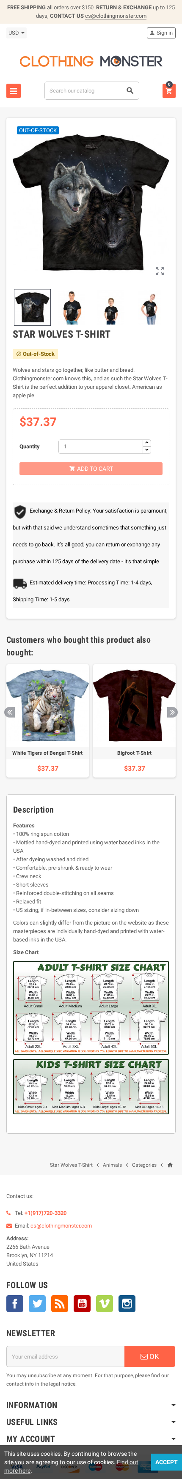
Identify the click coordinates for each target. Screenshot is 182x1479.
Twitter (37, 1303)
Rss (59, 1303)
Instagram (127, 1303)
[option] (47, 721)
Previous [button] (9, 712)
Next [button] (172, 712)
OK (153, 1356)
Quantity (29, 446)
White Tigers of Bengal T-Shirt (47, 753)
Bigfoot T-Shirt (134, 753)
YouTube (82, 1303)
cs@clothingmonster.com (115, 16)
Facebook (14, 1303)
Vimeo (104, 1303)
